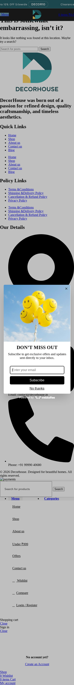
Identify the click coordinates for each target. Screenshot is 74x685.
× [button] (66, 288)
